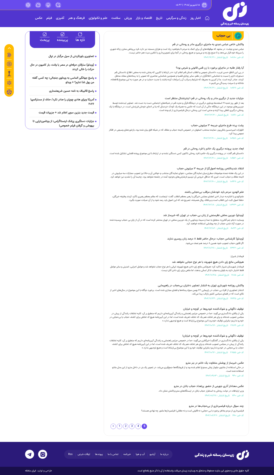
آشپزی (60, 18)
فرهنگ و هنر (76, 18)
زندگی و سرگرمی (176, 18)
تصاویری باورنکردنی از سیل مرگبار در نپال (71, 56)
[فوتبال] (9, 93)
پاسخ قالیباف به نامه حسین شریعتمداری (71, 91)
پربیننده (62, 40)
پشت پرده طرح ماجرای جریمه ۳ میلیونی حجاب (217, 125)
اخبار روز (195, 18)
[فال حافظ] (9, 82)
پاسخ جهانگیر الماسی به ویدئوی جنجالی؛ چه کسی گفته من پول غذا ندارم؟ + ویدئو (63, 80)
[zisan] (235, 13)
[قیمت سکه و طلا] (9, 55)
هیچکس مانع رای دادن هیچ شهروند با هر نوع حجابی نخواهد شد (208, 262)
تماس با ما (113, 454)
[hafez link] (28, 5)
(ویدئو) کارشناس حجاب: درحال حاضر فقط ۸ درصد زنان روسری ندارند (205, 239)
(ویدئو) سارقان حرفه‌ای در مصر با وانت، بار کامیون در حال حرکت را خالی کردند (62, 67)
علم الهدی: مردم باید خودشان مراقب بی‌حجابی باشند (214, 192)
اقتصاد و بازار (144, 18)
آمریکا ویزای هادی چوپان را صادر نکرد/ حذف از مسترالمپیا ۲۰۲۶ (62, 101)
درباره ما (164, 454)
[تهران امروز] (9, 73)
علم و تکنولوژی (98, 18)
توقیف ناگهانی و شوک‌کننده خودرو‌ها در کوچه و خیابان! (213, 336)
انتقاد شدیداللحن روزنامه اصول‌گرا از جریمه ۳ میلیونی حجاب (210, 168)
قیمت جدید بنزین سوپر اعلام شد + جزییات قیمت (66, 113)
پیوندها (99, 454)
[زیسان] (222, 455)
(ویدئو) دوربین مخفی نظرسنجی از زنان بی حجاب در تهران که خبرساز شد (203, 215)
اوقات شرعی (84, 454)
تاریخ (159, 18)
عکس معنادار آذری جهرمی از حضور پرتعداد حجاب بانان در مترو (209, 386)
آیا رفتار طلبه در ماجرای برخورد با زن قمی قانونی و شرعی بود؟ (210, 68)
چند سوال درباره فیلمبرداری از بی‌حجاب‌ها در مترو (216, 406)
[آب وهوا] (38, 5)
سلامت (115, 18)
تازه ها (80, 40)
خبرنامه (127, 454)
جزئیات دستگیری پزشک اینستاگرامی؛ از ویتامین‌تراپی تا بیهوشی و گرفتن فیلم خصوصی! (63, 123)
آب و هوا (140, 454)
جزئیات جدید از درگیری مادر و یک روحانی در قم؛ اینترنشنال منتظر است (204, 98)
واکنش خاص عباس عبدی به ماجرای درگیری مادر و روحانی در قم (208, 44)
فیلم (49, 18)
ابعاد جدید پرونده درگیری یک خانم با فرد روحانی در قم (214, 149)
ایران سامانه (30, 471)
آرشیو (152, 454)
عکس (38, 18)
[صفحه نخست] (207, 18)
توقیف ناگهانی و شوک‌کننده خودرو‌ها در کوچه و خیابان (213, 309)
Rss (70, 454)
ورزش (128, 18)
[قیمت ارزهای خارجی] (9, 64)
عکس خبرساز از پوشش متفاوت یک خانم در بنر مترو (215, 363)
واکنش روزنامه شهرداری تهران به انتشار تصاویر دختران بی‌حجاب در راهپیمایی (201, 285)
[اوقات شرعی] (48, 5)
